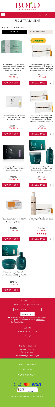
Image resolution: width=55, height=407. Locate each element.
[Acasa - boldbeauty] (27, 6)
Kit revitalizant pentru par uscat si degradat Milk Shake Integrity (41, 219)
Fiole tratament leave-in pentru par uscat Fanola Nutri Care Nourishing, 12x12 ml (14, 220)
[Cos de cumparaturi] (46, 14)
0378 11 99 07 (29, 352)
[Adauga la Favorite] (23, 83)
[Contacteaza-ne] (40, 14)
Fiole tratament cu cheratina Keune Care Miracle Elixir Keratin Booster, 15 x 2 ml (14, 118)
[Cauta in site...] (52, 14)
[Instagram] (30, 336)
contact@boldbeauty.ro (29, 356)
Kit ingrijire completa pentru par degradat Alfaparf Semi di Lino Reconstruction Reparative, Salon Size (41, 169)
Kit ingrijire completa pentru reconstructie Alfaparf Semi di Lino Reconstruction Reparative (14, 274)
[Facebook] (25, 336)
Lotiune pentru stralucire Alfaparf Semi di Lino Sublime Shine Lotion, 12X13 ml (13, 169)
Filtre (15, 31)
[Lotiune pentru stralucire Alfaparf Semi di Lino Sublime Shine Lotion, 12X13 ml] (13, 152)
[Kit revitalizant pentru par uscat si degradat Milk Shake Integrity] (41, 203)
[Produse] (3, 15)
